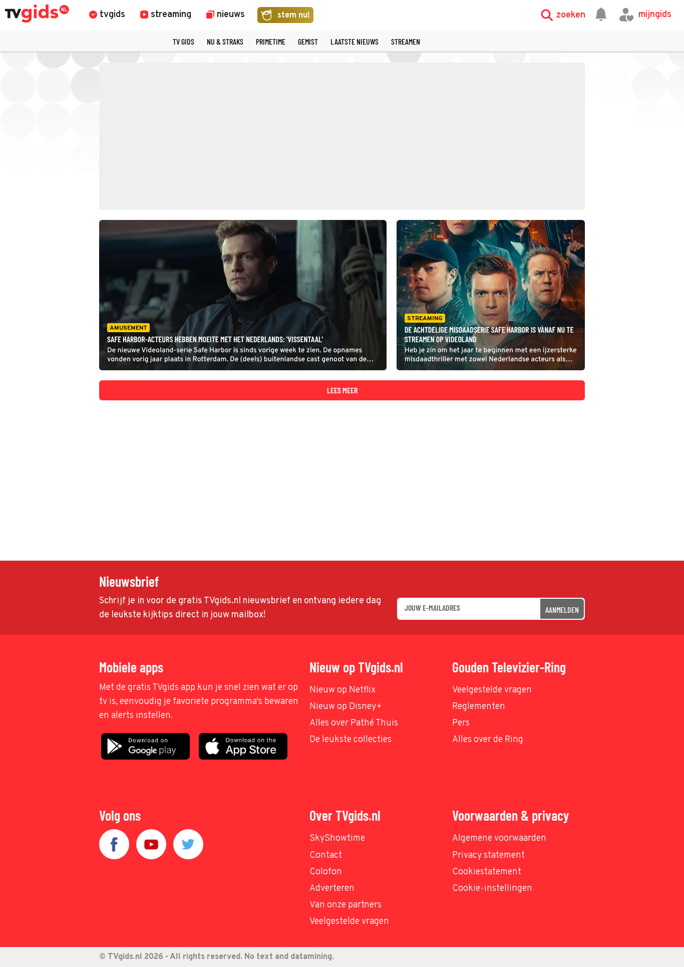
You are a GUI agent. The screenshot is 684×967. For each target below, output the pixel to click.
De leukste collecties (350, 740)
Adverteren (332, 888)
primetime (270, 41)
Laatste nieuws (354, 41)
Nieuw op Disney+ (345, 706)
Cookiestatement (486, 872)
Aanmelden (562, 609)
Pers (461, 723)
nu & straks (225, 41)
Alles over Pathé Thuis (353, 723)
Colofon (325, 872)
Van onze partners (345, 905)
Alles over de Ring (487, 740)
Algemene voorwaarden (499, 838)
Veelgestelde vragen (492, 690)
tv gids (183, 41)
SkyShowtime (337, 838)
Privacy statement (488, 855)
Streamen (405, 41)
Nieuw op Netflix (342, 690)
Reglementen (478, 706)
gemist (308, 41)
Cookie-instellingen (492, 888)
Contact (325, 855)
